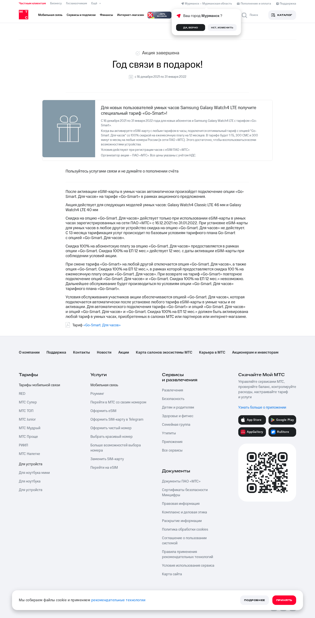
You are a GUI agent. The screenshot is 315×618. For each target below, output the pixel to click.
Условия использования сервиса (188, 565)
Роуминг (97, 393)
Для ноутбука (29, 481)
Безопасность (173, 398)
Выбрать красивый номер (111, 436)
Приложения (172, 441)
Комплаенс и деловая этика (184, 512)
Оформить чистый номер (111, 428)
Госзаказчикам (76, 3)
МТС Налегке (29, 453)
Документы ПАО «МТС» (181, 481)
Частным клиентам (32, 3)
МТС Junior (27, 419)
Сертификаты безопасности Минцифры (185, 492)
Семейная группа (176, 424)
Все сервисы (172, 450)
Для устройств (30, 464)
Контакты (81, 352)
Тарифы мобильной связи (39, 385)
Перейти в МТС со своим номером (118, 402)
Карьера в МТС (212, 352)
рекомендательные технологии (118, 600)
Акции (123, 352)
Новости (104, 352)
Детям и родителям (178, 407)
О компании (29, 352)
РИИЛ (23, 445)
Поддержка (56, 352)
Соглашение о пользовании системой (184, 541)
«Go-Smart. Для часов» (102, 325)
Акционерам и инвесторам (255, 352)
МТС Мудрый (29, 428)
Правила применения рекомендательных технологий (187, 554)
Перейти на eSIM (104, 467)
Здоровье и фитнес (177, 416)
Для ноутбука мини (34, 472)
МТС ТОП (26, 411)
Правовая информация (181, 503)
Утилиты (169, 433)
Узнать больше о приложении (262, 407)
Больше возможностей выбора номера (115, 448)
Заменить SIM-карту (107, 459)
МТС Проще (28, 436)
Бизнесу (56, 3)
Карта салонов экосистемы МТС (164, 352)
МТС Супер (28, 402)
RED (22, 393)
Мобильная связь (104, 385)
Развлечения (172, 390)
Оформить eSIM (103, 411)
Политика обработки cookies (185, 529)
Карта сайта (172, 574)
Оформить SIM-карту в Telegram (116, 419)
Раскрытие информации (182, 520)
